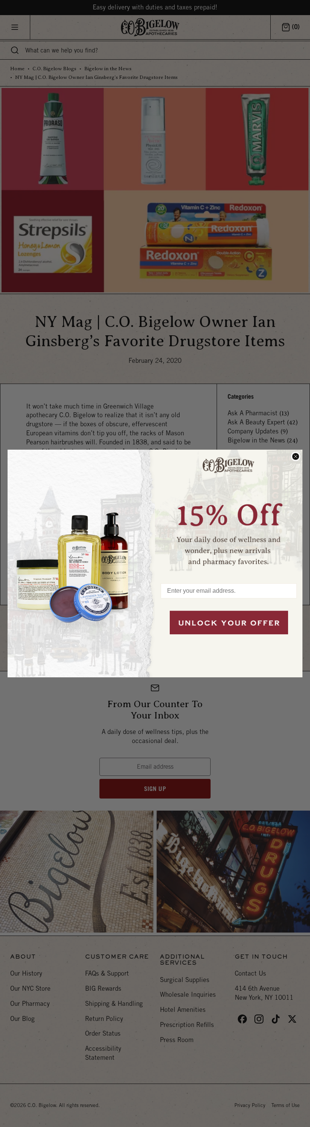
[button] (228, 513)
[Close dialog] (295, 456)
